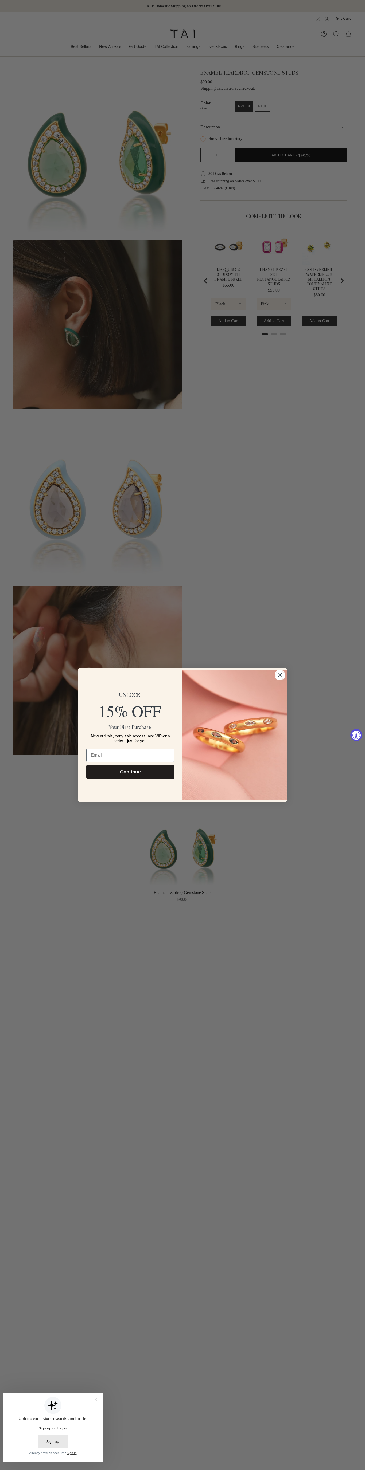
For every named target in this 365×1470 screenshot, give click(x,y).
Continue (130, 772)
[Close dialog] (280, 675)
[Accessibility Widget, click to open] (356, 735)
